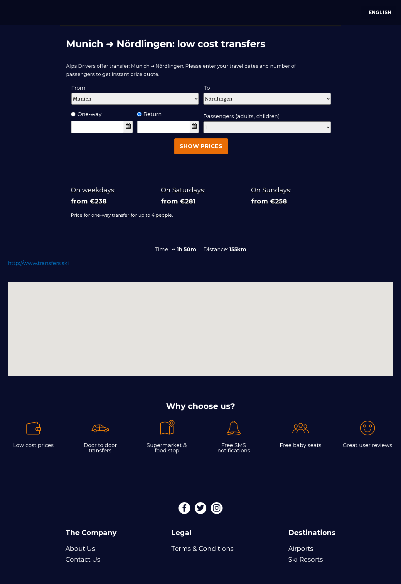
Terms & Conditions (202, 548)
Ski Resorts (305, 559)
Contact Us (82, 559)
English (380, 12)
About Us (80, 548)
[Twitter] (201, 510)
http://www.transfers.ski (38, 263)
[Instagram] (217, 510)
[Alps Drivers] (13, 12)
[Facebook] (185, 510)
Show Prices (201, 146)
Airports (300, 548)
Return (153, 114)
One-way (89, 114)
